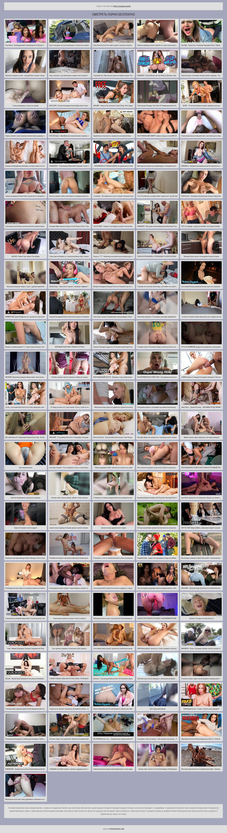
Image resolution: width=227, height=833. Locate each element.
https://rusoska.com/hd (122, 6)
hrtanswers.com (116, 829)
